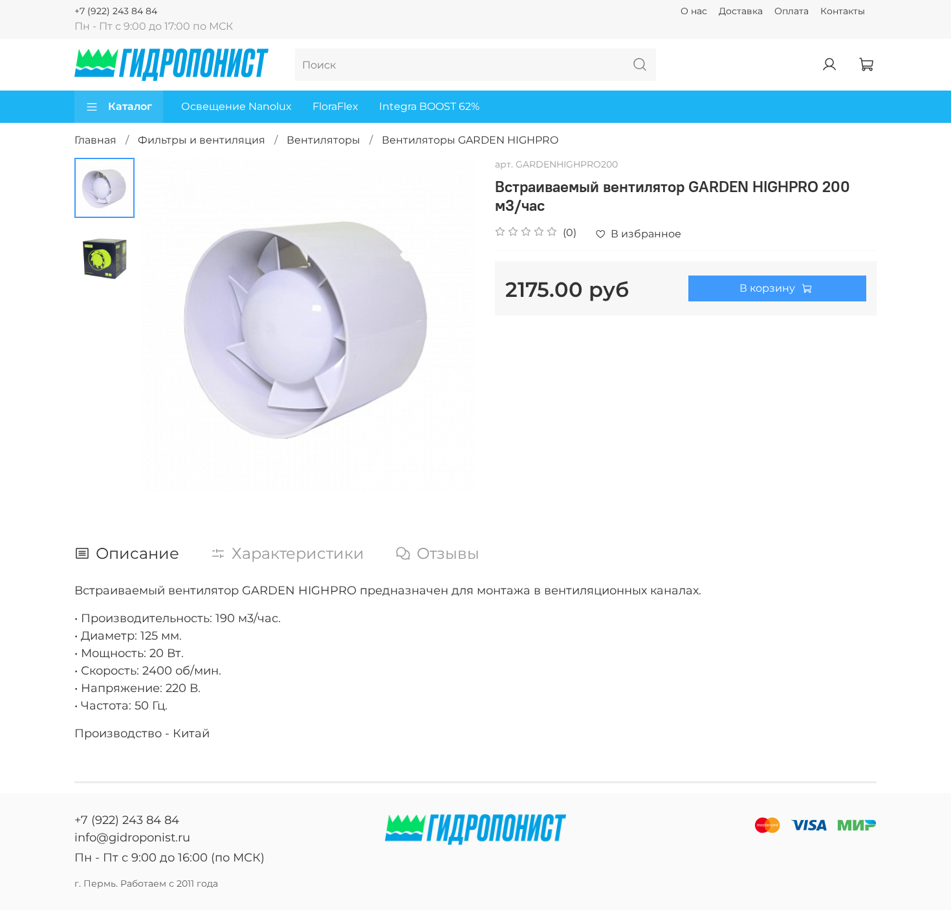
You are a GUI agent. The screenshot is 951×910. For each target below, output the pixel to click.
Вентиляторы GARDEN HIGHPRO (470, 140)
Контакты (842, 11)
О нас (694, 11)
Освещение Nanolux (236, 106)
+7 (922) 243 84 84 (115, 11)
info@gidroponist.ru (132, 837)
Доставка (741, 11)
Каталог (130, 106)
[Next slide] (449, 324)
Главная (95, 140)
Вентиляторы (323, 140)
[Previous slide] (166, 324)
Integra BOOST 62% (429, 106)
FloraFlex (335, 106)
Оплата (791, 11)
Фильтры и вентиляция (201, 140)
